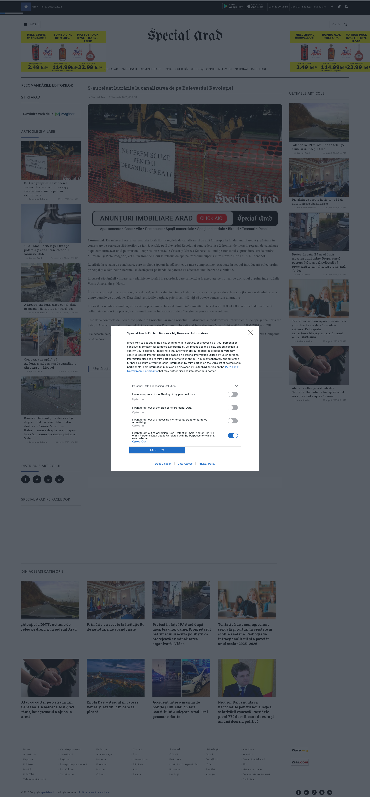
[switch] (233, 394)
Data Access (185, 463)
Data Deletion (163, 463)
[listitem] (185, 386)
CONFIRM (157, 450)
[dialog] (185, 398)
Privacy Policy (206, 463)
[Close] (251, 333)
